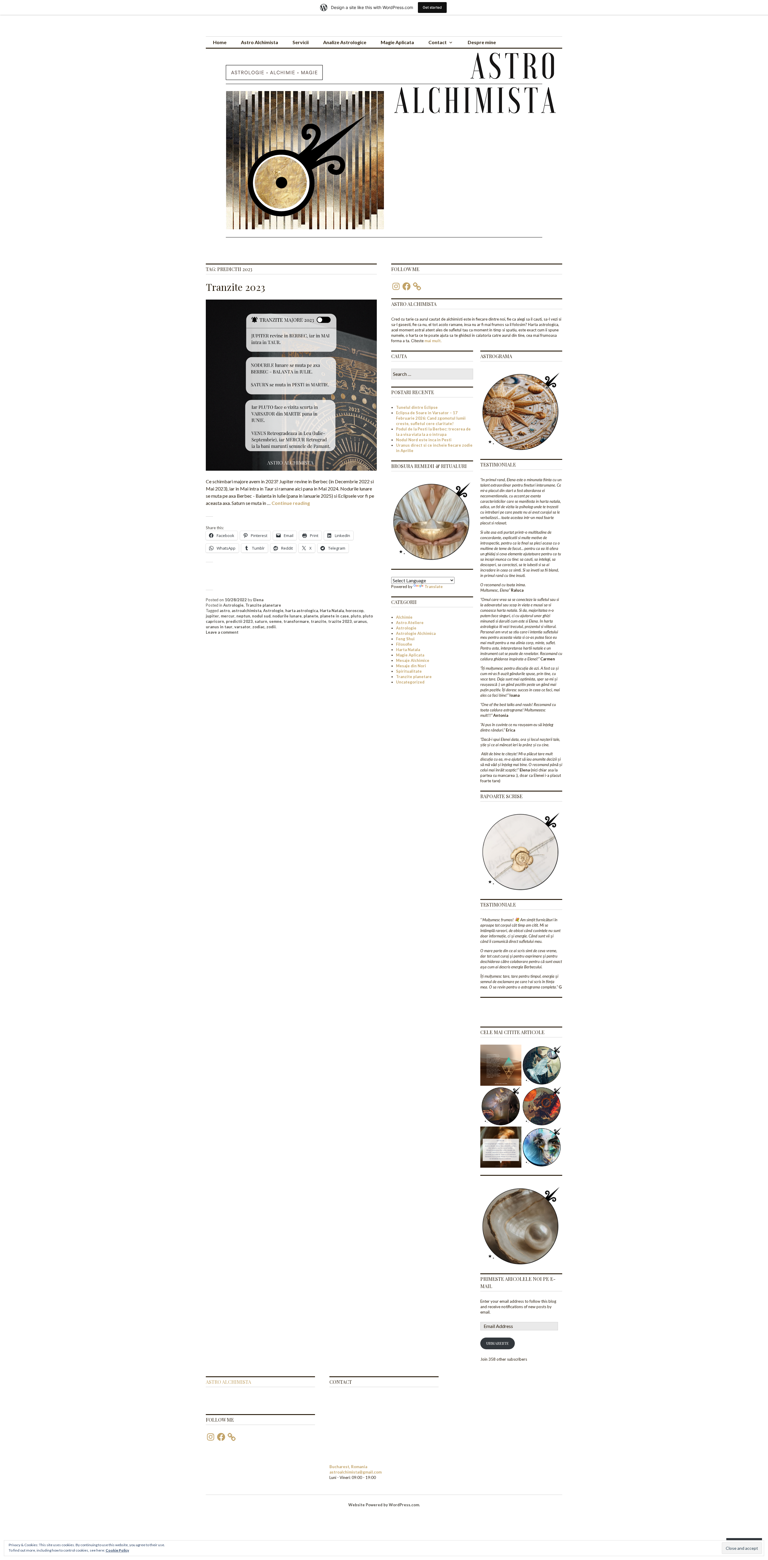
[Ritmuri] (500, 1147)
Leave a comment (222, 632)
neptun (243, 616)
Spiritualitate (409, 671)
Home (219, 42)
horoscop (355, 610)
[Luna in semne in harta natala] (500, 1106)
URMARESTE (497, 1343)
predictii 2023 (239, 621)
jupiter (212, 616)
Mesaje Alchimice (412, 660)
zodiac (258, 626)
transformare (296, 621)
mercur (228, 616)
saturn (261, 621)
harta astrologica (301, 610)
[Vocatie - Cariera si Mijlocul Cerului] (541, 1065)
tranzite (318, 621)
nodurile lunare (287, 616)
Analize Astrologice (344, 42)
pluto (356, 616)
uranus (360, 621)
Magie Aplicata (397, 42)
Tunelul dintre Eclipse (417, 407)
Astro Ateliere (410, 622)
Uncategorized (410, 682)
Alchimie (404, 617)
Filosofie (404, 644)
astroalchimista (246, 610)
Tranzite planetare (263, 605)
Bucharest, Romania (348, 1466)
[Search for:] (432, 374)
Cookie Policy (117, 1550)
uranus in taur (219, 626)
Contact (437, 42)
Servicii (300, 42)
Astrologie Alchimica (416, 633)
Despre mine (482, 42)
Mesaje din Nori (411, 665)
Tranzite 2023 (235, 286)
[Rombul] (500, 1065)
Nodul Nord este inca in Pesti (424, 439)
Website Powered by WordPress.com (383, 1504)
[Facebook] (406, 286)
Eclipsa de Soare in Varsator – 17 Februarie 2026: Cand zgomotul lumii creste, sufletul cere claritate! (431, 418)
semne (275, 621)
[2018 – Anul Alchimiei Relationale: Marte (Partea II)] (541, 1106)
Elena (258, 599)
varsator (242, 626)
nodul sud (261, 616)
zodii (271, 626)
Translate (433, 586)
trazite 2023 (340, 621)
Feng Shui (405, 638)
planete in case (334, 616)
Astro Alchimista (259, 42)
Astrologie (233, 605)
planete (311, 616)
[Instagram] (396, 286)
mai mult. (433, 340)
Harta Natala (332, 610)
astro (225, 610)
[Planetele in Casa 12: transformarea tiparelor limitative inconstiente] (541, 1147)
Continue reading (291, 503)
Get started (432, 7)
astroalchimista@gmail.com (355, 1472)
